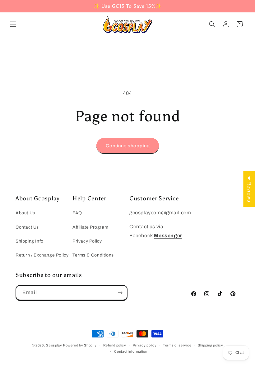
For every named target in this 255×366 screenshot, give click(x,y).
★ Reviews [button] (249, 189)
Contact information (130, 351)
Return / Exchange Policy (42, 255)
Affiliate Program (90, 227)
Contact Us (27, 227)
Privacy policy (145, 345)
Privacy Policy (87, 241)
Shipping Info (30, 241)
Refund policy (114, 345)
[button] (13, 24)
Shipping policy (210, 345)
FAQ (77, 213)
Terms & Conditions (93, 255)
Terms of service (177, 345)
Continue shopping (128, 145)
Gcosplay (54, 345)
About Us (25, 213)
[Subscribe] (120, 292)
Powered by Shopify (80, 345)
